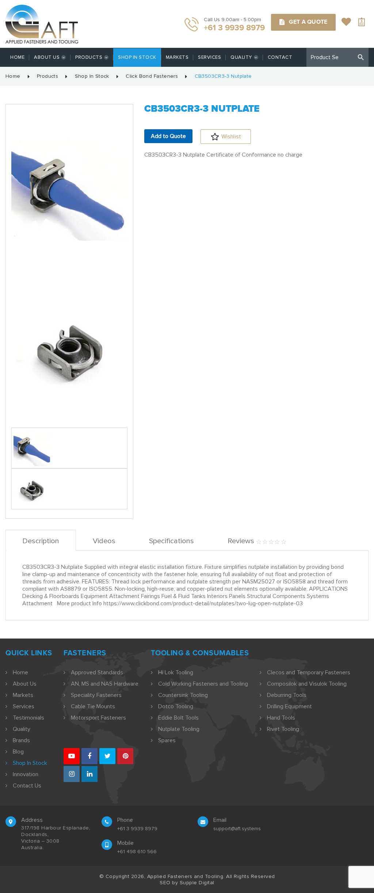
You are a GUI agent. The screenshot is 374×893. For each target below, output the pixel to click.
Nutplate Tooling (178, 729)
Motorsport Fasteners (98, 718)
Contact (280, 57)
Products (88, 57)
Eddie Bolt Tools (178, 718)
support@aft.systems (237, 828)
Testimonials (28, 718)
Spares (167, 740)
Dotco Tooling (175, 706)
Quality (241, 57)
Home (17, 57)
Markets (177, 57)
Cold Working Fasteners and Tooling (203, 684)
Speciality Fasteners (96, 695)
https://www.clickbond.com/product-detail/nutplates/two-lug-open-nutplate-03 (203, 603)
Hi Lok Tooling (175, 672)
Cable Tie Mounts (93, 706)
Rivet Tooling (283, 729)
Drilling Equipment (289, 706)
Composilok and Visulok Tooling (307, 684)
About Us (47, 57)
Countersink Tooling (183, 695)
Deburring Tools (286, 695)
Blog (18, 752)
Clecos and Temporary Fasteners (308, 672)
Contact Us (27, 786)
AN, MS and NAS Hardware (104, 684)
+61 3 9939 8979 (137, 828)
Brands (21, 740)
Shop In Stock (137, 57)
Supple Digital (197, 882)
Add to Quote (168, 136)
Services (209, 57)
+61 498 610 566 (137, 851)
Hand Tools (281, 718)
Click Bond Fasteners (152, 76)
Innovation (25, 774)
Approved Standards (97, 672)
